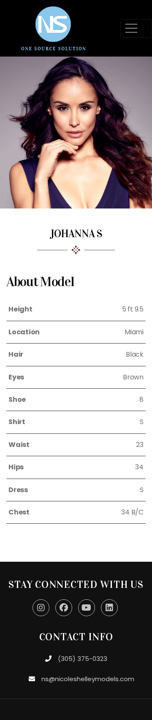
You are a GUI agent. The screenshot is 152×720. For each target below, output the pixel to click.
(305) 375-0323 (82, 658)
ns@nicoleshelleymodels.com (87, 678)
